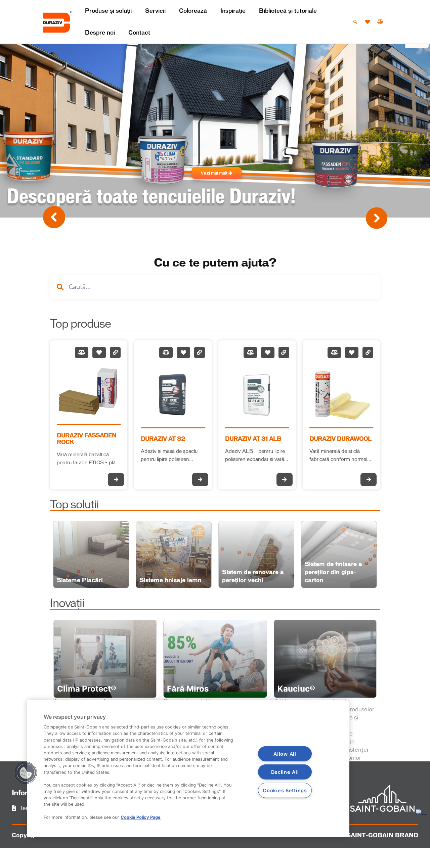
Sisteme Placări (80, 580)
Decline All (285, 772)
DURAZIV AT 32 (163, 439)
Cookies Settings (285, 790)
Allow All (284, 754)
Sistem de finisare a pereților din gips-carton (333, 572)
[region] (188, 768)
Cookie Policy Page (141, 817)
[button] (26, 773)
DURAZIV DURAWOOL (340, 439)
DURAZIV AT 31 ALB (253, 439)
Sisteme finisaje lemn (170, 580)
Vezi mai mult (214, 173)
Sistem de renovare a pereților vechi (253, 576)
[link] (57, 22)
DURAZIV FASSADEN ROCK (86, 439)
